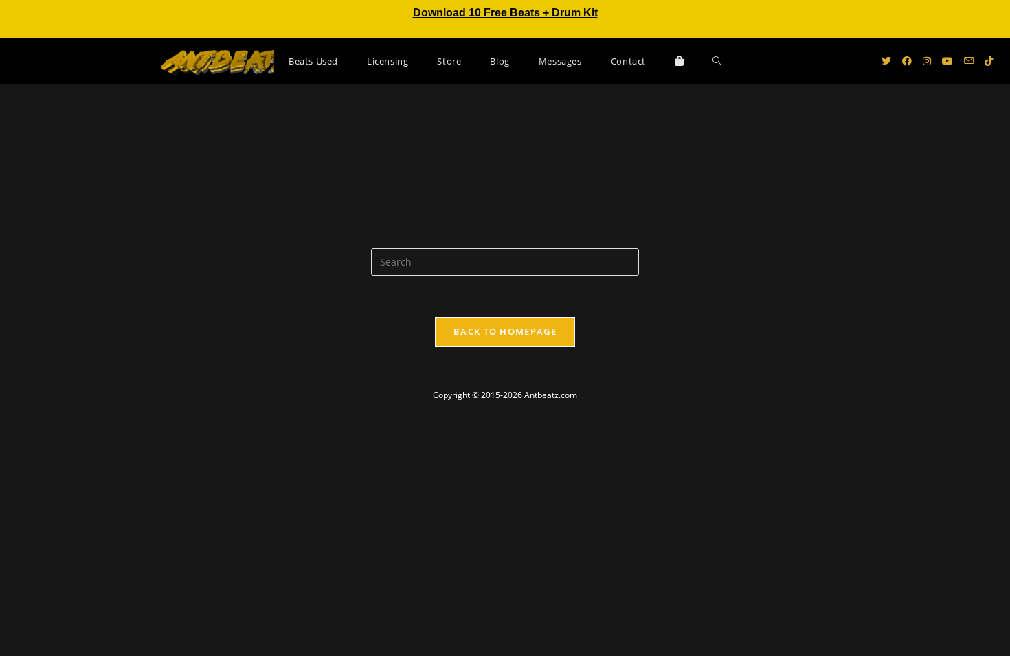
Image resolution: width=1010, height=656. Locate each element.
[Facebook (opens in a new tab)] (907, 61)
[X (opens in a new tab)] (886, 61)
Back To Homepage (505, 331)
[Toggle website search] (717, 61)
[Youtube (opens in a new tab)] (947, 61)
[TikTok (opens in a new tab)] (988, 61)
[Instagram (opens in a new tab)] (926, 61)
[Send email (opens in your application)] (968, 61)
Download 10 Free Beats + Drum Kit (505, 13)
